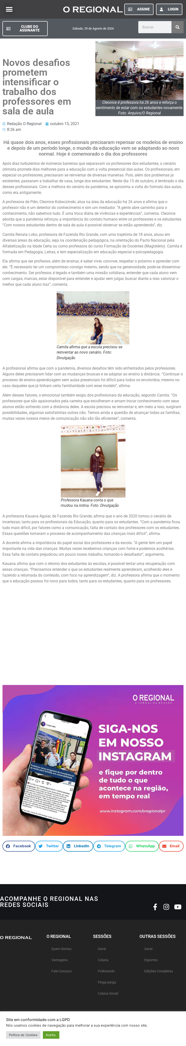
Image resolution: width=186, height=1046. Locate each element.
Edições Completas (158, 971)
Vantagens (59, 960)
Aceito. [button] (51, 1035)
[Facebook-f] (155, 906)
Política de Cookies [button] (23, 1035)
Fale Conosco (61, 971)
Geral (102, 949)
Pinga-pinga (107, 982)
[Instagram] (166, 906)
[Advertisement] (93, 637)
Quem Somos (61, 949)
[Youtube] (178, 906)
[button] (9, 9)
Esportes (151, 960)
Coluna (103, 960)
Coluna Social (108, 993)
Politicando (106, 971)
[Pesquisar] (177, 27)
